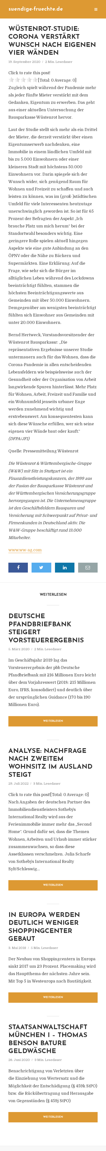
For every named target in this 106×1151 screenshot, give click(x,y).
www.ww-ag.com (25, 550)
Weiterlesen (53, 721)
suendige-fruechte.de (36, 9)
